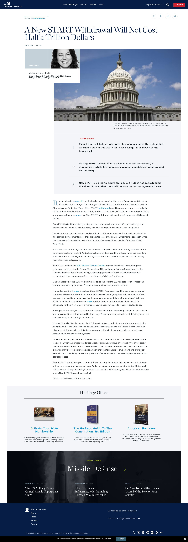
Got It (121, 539)
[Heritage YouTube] (161, 532)
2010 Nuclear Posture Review (90, 266)
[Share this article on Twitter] (153, 16)
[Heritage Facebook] (143, 532)
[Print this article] (175, 16)
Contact (35, 524)
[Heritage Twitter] (134, 532)
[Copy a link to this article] (167, 16)
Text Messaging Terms (45, 533)
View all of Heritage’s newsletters (122, 519)
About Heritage (70, 4)
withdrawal (104, 208)
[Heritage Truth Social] (138, 532)
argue (78, 215)
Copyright (58, 533)
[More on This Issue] (123, 468)
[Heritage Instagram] (147, 532)
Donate (179, 4)
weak (89, 301)
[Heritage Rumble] (157, 532)
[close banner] (185, 539)
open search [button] (167, 4)
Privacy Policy (30, 533)
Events (83, 4)
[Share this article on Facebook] (160, 16)
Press (102, 4)
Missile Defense (39, 18)
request (78, 201)
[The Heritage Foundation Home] (12, 4)
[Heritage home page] (27, 509)
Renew (93, 4)
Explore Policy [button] (153, 4)
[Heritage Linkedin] (152, 532)
